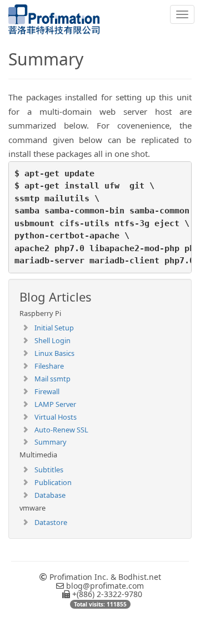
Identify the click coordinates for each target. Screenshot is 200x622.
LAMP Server (55, 404)
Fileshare (49, 366)
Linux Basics (54, 353)
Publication (53, 482)
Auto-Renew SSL (61, 430)
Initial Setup (54, 328)
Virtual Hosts (55, 417)
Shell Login (52, 340)
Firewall (46, 391)
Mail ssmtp (52, 379)
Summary (50, 442)
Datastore (50, 522)
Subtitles (48, 470)
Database (50, 495)
